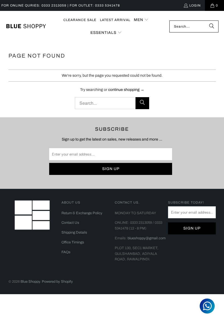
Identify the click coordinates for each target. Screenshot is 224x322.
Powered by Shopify (57, 282)
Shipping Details (74, 232)
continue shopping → (126, 90)
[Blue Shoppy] (25, 26)
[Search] (212, 26)
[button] (141, 20)
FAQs (65, 252)
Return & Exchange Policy (81, 213)
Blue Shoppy (30, 282)
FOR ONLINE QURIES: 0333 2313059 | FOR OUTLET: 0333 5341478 (60, 5)
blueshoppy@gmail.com (147, 238)
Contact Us (70, 223)
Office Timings (72, 242)
